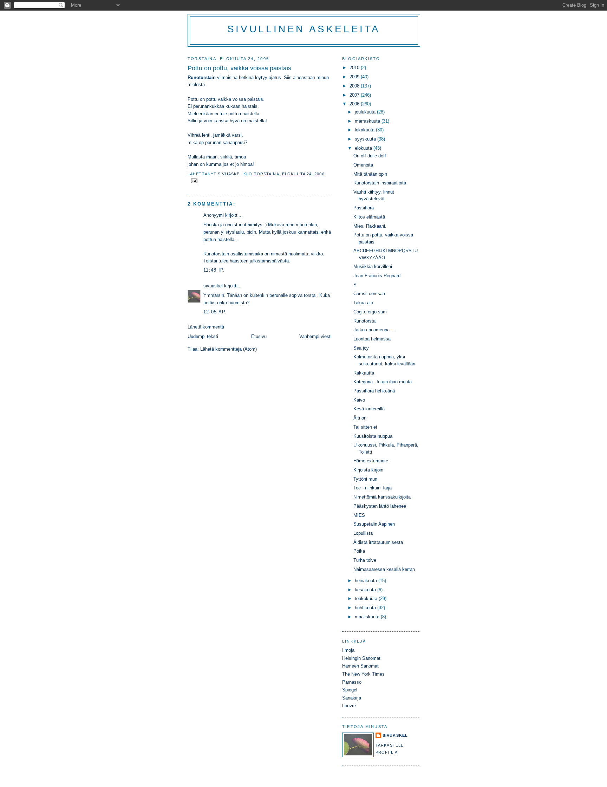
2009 (355, 76)
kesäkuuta (366, 589)
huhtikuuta (366, 607)
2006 (355, 103)
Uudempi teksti (203, 336)
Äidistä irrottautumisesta (378, 542)
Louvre (349, 705)
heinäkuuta (366, 580)
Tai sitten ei (365, 427)
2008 (355, 86)
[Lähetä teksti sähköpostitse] (194, 180)
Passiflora (363, 207)
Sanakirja (351, 698)
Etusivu (259, 336)
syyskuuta (366, 139)
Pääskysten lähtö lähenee (379, 506)
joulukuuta (366, 112)
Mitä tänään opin (370, 174)
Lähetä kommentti (206, 327)
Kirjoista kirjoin (368, 470)
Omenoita (363, 165)
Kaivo (359, 400)
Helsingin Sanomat (361, 658)
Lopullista (363, 533)
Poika (359, 551)
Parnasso (351, 682)
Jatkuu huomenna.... (374, 329)
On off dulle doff (369, 155)
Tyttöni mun (365, 479)
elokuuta (364, 148)
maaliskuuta (368, 616)
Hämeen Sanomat (360, 666)
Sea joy (361, 348)
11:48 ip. (214, 270)
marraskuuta (368, 121)
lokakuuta (365, 129)
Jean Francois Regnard (376, 275)
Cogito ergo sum (370, 311)
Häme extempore (370, 460)
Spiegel (349, 689)
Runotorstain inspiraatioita (379, 183)
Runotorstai (365, 321)
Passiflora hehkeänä (374, 390)
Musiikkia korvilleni (372, 266)
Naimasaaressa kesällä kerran (384, 569)
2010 (355, 67)
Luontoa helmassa (372, 339)
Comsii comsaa (369, 293)
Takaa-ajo (363, 302)
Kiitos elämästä (369, 217)
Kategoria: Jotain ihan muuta (382, 381)
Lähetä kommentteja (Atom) (228, 349)
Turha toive (364, 560)
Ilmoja (348, 650)
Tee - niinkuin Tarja (372, 487)
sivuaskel (213, 285)
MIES (359, 515)
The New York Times (363, 674)
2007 (355, 95)
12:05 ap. (215, 311)
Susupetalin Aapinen (374, 524)
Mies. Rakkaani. (369, 226)
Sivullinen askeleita (303, 29)
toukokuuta (367, 598)
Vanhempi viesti (315, 336)
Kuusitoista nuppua (372, 436)
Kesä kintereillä (369, 408)
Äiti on (359, 418)
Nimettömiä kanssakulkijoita (382, 497)
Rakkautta (363, 373)
